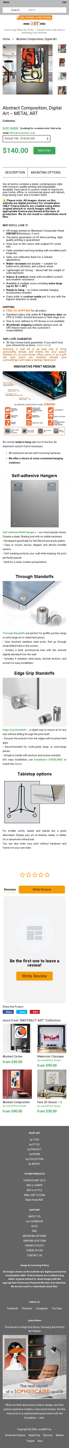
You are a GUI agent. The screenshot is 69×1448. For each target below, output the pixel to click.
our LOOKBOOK (34, 1221)
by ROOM (34, 1154)
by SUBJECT (35, 1149)
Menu (6, 2)
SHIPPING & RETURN (34, 1240)
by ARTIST (34, 1163)
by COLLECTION (34, 1159)
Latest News (34, 1320)
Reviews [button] (10, 889)
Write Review (42, 889)
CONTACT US (34, 1255)
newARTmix (44, 1429)
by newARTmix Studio (49, 1060)
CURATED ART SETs (34, 1180)
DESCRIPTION (15, 172)
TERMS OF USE (34, 1250)
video (17, 763)
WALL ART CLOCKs (34, 1195)
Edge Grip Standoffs (15, 729)
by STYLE (34, 1144)
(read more (43, 345)
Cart (64, 2)
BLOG (34, 1226)
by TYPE (34, 1139)
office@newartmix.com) (22, 133)
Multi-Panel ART (34, 1199)
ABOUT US (34, 1216)
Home (6, 39)
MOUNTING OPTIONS (46, 172)
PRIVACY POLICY (34, 1245)
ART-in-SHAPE (35, 1185)
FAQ (34, 1231)
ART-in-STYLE (34, 1190)
